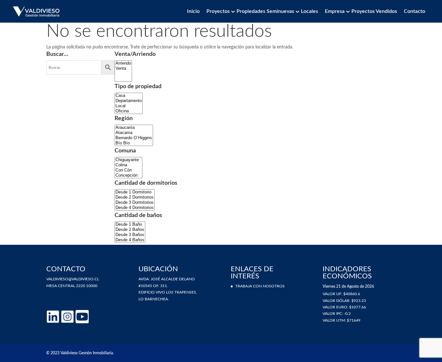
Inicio (193, 11)
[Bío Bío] (134, 143)
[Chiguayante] (128, 159)
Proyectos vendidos (374, 11)
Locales (309, 11)
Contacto (414, 11)
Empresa (335, 11)
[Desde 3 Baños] (130, 234)
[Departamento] (128, 100)
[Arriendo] (123, 63)
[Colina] (128, 165)
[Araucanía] (134, 127)
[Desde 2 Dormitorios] (134, 197)
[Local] (128, 106)
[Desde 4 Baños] (130, 240)
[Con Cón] (128, 170)
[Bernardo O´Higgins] (134, 137)
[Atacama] (134, 132)
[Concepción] (128, 175)
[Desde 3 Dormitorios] (134, 202)
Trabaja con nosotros (260, 286)
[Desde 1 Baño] (130, 224)
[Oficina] (128, 111)
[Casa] (128, 95)
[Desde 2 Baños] (130, 229)
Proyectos (218, 11)
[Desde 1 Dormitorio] (134, 192)
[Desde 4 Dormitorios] (134, 207)
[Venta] (123, 68)
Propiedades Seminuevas (265, 11)
